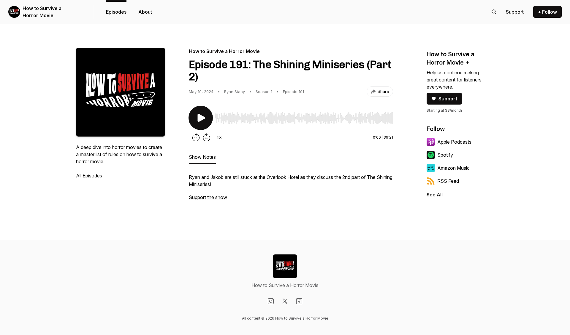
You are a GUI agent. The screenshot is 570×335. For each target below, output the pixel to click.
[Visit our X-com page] (285, 301)
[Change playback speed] (219, 137)
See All (435, 195)
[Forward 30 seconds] (206, 137)
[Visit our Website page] (299, 301)
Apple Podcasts (454, 142)
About (145, 12)
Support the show (208, 197)
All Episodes (89, 176)
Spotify (445, 155)
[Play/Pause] (201, 118)
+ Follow (547, 12)
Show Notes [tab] (202, 157)
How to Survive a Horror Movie (42, 11)
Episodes (116, 12)
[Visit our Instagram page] (271, 301)
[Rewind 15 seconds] (196, 137)
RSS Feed (448, 181)
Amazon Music (453, 168)
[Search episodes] (494, 11)
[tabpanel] (291, 190)
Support (447, 99)
